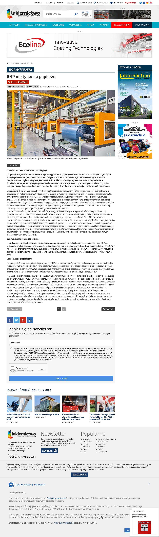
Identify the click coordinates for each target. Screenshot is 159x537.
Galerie (86, 449)
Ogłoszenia (75, 25)
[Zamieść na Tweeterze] (17, 320)
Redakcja (49, 3)
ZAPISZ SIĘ (47, 451)
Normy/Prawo (27, 63)
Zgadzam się (80, 475)
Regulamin (102, 452)
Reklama (60, 3)
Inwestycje (102, 444)
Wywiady (104, 25)
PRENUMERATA (86, 3)
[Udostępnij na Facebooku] (10, 320)
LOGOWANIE (118, 3)
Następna (107, 309)
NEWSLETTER (102, 3)
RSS (84, 452)
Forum (90, 25)
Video (100, 449)
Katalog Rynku (122, 25)
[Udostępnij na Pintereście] (23, 320)
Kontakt (70, 3)
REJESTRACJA (130, 3)
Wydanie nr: (17, 82)
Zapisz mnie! (61, 378)
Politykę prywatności (56, 498)
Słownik (101, 447)
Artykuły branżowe (15, 86)
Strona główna (13, 63)
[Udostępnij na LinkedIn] (30, 320)
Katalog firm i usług (36, 25)
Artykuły (14, 25)
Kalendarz (58, 25)
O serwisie (38, 3)
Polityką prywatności (62, 523)
